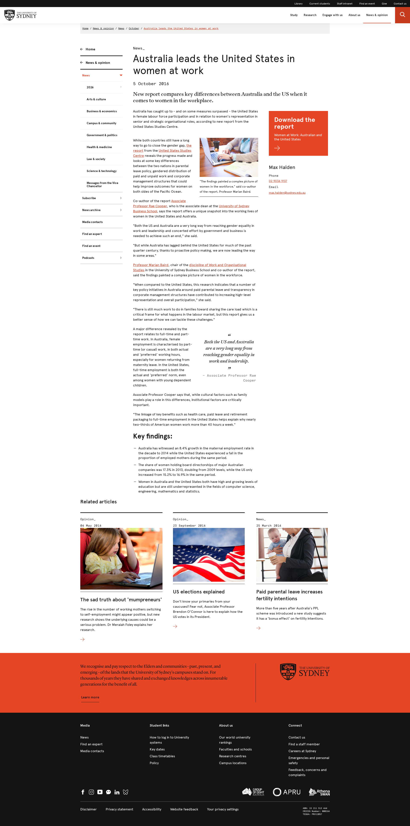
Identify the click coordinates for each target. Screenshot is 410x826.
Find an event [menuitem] (91, 246)
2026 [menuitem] (90, 87)
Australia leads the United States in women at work (181, 28)
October (134, 28)
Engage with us (332, 15)
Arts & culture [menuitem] (96, 99)
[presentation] (121, 577)
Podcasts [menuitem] (88, 258)
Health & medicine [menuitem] (99, 147)
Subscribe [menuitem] (89, 198)
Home (85, 28)
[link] (298, 3)
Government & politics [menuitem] (102, 135)
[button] (402, 15)
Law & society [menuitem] (96, 159)
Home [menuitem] (90, 49)
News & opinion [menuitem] (98, 63)
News (121, 28)
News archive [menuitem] (91, 210)
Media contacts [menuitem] (92, 222)
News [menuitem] (86, 75)
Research (310, 15)
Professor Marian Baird (150, 265)
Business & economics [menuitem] (102, 111)
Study (294, 15)
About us (354, 15)
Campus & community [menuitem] (101, 123)
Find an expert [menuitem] (92, 234)
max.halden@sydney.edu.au (287, 193)
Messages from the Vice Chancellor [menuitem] (102, 184)
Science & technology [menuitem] (102, 171)
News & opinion (377, 15)
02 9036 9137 (278, 181)
